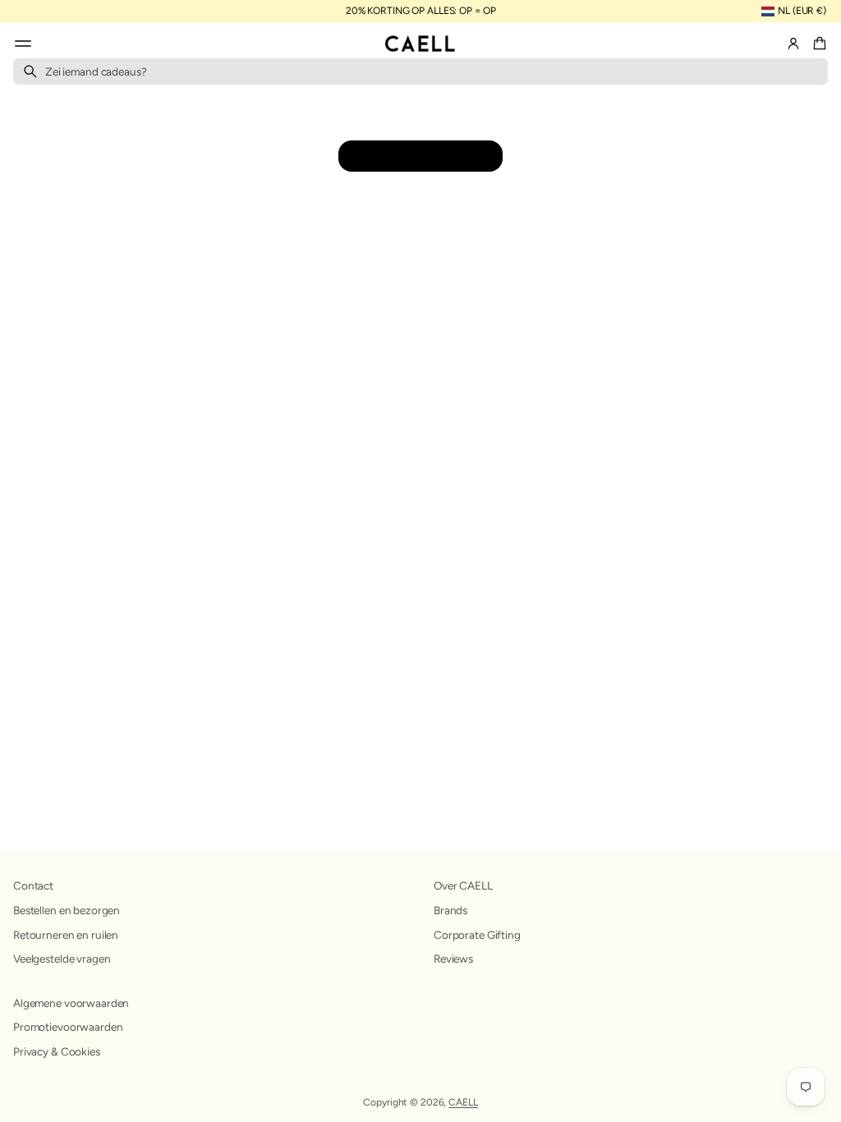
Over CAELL (463, 885)
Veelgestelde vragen (61, 958)
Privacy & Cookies (56, 1051)
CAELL (462, 1102)
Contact (33, 885)
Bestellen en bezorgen (66, 910)
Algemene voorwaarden (71, 1002)
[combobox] (420, 71)
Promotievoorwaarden (67, 1026)
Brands (450, 910)
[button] (817, 43)
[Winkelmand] (817, 43)
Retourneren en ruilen (65, 934)
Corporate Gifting (477, 934)
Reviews (453, 958)
